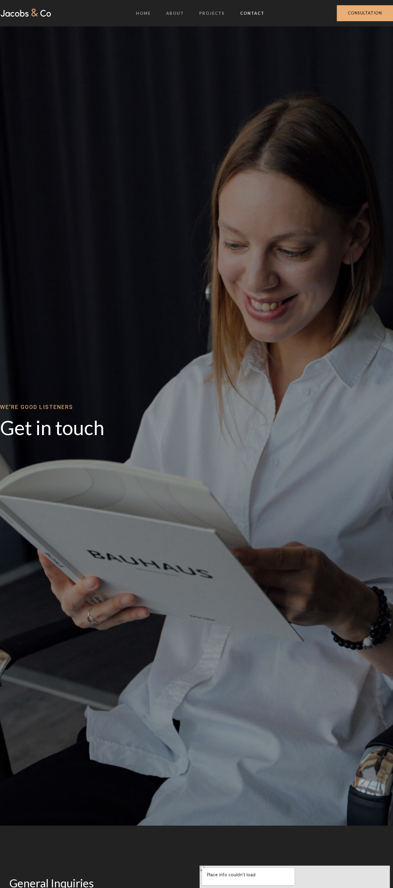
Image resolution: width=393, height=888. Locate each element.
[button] (365, 13)
